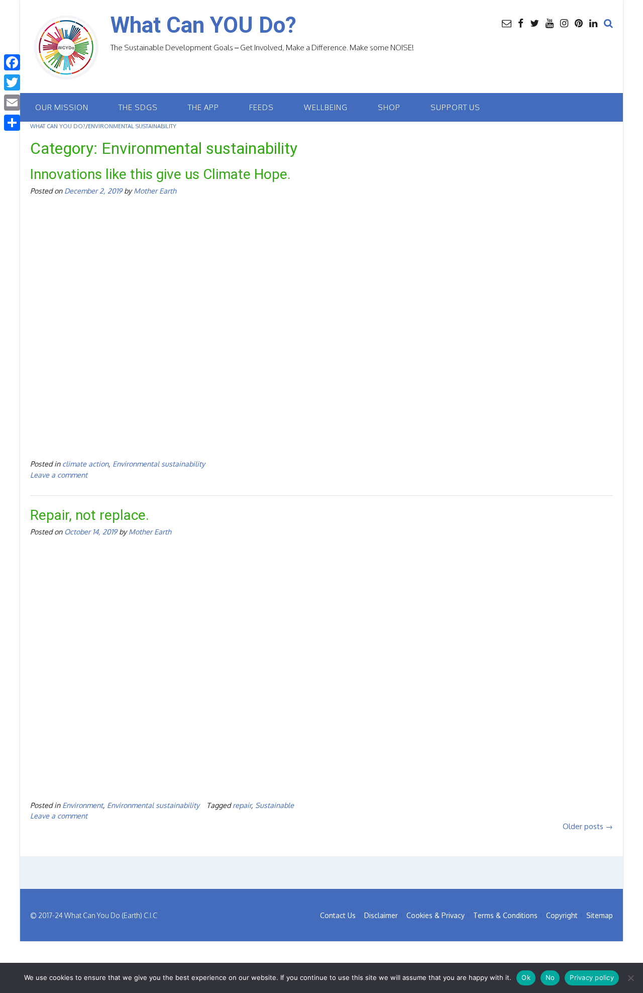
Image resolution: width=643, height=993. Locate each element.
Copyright (562, 915)
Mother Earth (155, 190)
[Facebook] (12, 62)
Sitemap (599, 915)
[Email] (12, 103)
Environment (82, 804)
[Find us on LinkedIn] (593, 23)
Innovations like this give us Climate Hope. (160, 174)
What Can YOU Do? (203, 25)
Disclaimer (381, 915)
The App (203, 107)
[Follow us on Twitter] (534, 23)
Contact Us (338, 915)
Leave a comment (58, 474)
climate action (85, 463)
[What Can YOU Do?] (70, 47)
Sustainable (274, 804)
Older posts (588, 826)
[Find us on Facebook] (520, 23)
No (550, 977)
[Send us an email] (506, 23)
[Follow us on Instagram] (564, 23)
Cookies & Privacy (435, 915)
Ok (525, 977)
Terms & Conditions (505, 915)
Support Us (455, 107)
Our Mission (61, 107)
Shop (389, 107)
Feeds (261, 107)
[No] (630, 978)
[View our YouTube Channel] (550, 23)
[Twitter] (12, 82)
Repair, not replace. (89, 515)
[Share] (12, 123)
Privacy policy (592, 977)
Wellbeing (326, 107)
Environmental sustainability (159, 463)
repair (242, 804)
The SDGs (138, 107)
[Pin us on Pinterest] (579, 23)
